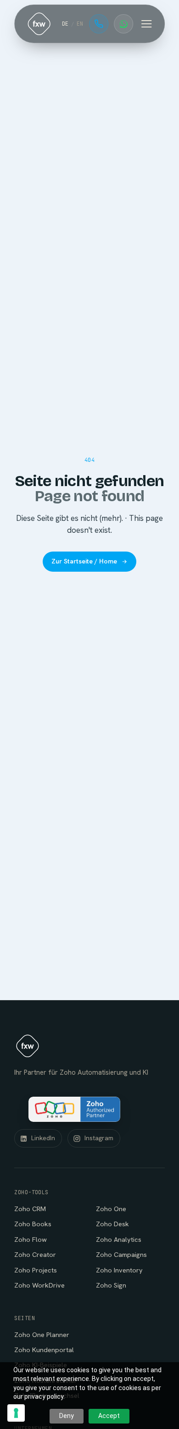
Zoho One (111, 1208)
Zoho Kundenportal (44, 1349)
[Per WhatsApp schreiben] (123, 23)
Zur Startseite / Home (84, 561)
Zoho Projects (35, 1270)
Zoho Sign (111, 1285)
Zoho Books (32, 1223)
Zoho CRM (30, 1208)
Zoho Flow (30, 1239)
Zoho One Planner (41, 1334)
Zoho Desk (112, 1223)
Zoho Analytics (118, 1239)
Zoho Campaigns (121, 1254)
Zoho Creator (35, 1254)
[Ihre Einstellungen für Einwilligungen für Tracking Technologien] (16, 1413)
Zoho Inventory (119, 1270)
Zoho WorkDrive (39, 1285)
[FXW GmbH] (39, 24)
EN (80, 23)
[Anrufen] (98, 23)
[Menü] (146, 23)
